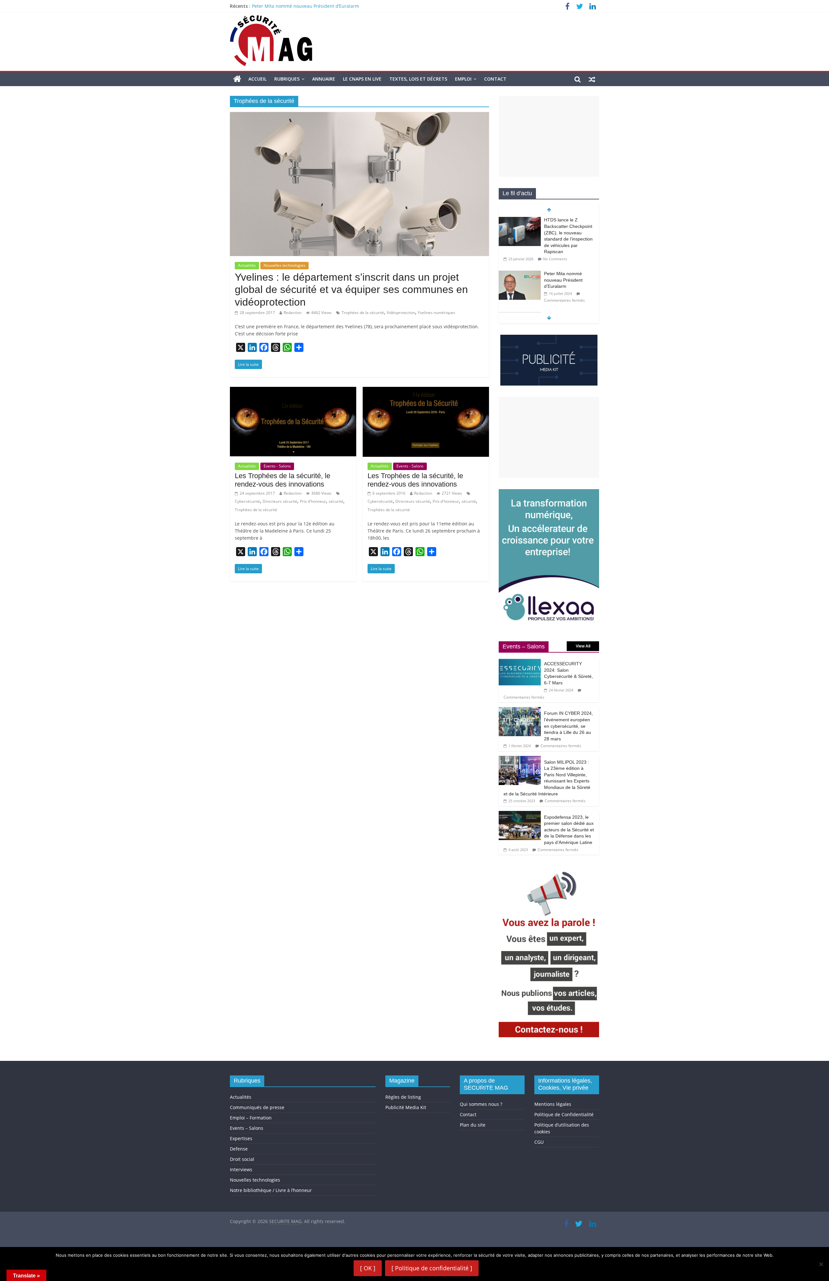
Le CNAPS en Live (362, 79)
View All (583, 646)
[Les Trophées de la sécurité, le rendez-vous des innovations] (293, 390)
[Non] (821, 1264)
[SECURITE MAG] (237, 79)
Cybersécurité (247, 501)
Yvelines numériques (436, 312)
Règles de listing (403, 1097)
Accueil (257, 79)
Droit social (242, 1159)
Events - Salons (277, 466)
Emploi (463, 79)
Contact (495, 79)
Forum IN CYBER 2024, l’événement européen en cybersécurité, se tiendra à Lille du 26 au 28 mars (568, 726)
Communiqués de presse (257, 1107)
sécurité (336, 501)
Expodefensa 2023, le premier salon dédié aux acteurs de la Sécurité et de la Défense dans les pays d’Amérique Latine (569, 830)
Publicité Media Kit (405, 1107)
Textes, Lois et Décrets (418, 79)
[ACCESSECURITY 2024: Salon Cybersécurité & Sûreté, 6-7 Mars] (520, 661)
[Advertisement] (549, 136)
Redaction (292, 312)
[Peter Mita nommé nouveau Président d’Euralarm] (520, 274)
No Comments (555, 258)
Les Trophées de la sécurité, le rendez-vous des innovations (282, 480)
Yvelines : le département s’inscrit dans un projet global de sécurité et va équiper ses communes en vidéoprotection (351, 289)
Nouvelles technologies (284, 265)
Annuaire (323, 79)
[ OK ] (367, 1268)
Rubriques (287, 79)
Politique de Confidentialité (564, 1114)
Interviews (241, 1169)
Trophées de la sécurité (363, 312)
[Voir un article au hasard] (592, 79)
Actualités (247, 265)
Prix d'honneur (313, 501)
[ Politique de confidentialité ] (432, 1268)
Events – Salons (246, 1128)
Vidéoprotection (401, 312)
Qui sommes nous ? (481, 1104)
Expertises (241, 1138)
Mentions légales (552, 1104)
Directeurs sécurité (280, 501)
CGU (539, 1142)
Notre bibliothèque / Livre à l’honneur (271, 1190)
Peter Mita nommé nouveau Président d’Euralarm (305, 6)
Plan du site (472, 1125)
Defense (239, 1149)
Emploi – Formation (251, 1118)
